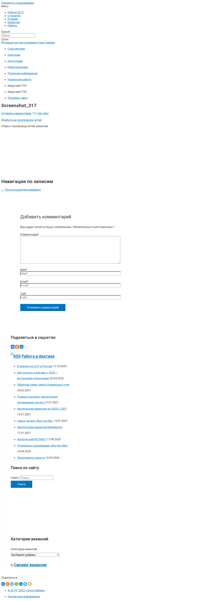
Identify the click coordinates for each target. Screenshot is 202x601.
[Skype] (25, 584)
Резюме (13, 19)
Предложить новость (31, 457)
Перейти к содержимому (17, 3)
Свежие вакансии (30, 565)
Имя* (23, 269)
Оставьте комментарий (16, 113)
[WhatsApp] (16, 584)
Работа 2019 (16, 12)
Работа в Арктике (38, 356)
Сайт (23, 293)
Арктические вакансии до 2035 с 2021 (42, 408)
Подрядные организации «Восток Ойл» (42, 445)
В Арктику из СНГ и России (34, 366)
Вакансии (14, 22)
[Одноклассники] (17, 347)
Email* (24, 281)
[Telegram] (12, 584)
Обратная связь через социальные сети (43, 384)
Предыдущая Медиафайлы (21, 189)
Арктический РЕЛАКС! (31, 439)
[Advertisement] (69, 153)
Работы (12, 25)
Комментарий (29, 234)
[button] (101, 6)
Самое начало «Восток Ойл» (35, 421)
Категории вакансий (24, 549)
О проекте (14, 15)
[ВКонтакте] (13, 347)
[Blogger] (30, 584)
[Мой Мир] (21, 347)
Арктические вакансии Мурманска (39, 427)
